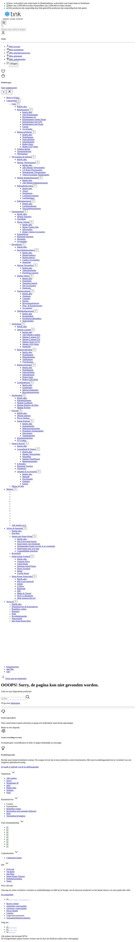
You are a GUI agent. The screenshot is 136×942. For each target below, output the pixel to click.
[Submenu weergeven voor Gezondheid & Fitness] (38, 449)
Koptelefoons (22, 234)
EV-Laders (21, 440)
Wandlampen (27, 137)
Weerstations (22, 154)
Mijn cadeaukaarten (17, 59)
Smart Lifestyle (18, 443)
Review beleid (12, 904)
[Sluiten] (9, 91)
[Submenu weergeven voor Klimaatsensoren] (33, 201)
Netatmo (10, 790)
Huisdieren (21, 468)
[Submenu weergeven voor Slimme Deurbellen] (35, 265)
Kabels (25, 484)
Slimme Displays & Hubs (27, 405)
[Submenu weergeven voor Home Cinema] (31, 222)
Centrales (26, 298)
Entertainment (17, 211)
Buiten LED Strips (30, 147)
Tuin (14, 104)
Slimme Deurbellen (25, 265)
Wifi (19, 591)
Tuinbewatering (23, 149)
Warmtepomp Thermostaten (34, 172)
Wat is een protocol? (25, 581)
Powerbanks (27, 479)
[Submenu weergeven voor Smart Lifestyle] (26, 443)
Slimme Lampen (24, 330)
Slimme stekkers (24, 416)
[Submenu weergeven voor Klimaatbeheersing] (35, 185)
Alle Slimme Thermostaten (33, 167)
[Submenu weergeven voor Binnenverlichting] (34, 349)
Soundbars (21, 219)
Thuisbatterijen (28, 436)
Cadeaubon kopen (14, 858)
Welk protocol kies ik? (26, 598)
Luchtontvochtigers (30, 196)
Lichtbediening (23, 382)
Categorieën (11, 101)
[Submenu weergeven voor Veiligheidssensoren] (36, 311)
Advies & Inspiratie (14, 528)
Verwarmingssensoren (31, 208)
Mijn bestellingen (16, 50)
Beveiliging (16, 244)
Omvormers (27, 433)
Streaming (21, 239)
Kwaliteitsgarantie (19, 616)
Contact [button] (9, 804)
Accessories (27, 129)
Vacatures (10, 871)
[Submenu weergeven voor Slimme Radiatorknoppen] (40, 177)
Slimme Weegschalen (31, 454)
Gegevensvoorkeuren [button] (15, 915)
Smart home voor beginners (28, 544)
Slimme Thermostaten (26, 162)
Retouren (15, 611)
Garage (25, 127)
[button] (68, 49)
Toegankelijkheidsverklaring (18, 918)
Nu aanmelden (7, 894)
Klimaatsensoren (24, 201)
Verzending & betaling (15, 816)
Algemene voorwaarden (16, 906)
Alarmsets (26, 296)
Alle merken (11, 778)
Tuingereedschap (24, 151)
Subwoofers (27, 229)
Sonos (9, 781)
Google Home (23, 573)
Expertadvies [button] (11, 806)
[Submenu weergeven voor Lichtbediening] (32, 382)
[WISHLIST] (68, 71)
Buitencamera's (28, 257)
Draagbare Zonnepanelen (33, 431)
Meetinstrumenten (29, 461)
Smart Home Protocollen (22, 576)
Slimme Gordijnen (24, 403)
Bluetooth (21, 588)
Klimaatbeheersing (25, 186)
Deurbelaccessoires (30, 273)
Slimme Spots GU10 (31, 342)
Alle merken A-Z (19, 525)
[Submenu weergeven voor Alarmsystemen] (32, 291)
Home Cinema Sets (30, 227)
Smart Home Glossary (15, 876)
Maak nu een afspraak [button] (10, 727)
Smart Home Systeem (21, 556)
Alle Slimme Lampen (31, 335)
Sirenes (25, 301)
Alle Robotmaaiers (30, 115)
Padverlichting (28, 139)
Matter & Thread (24, 593)
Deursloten (26, 281)
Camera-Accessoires (30, 260)
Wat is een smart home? (27, 541)
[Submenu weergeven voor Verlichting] (23, 323)
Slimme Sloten (23, 276)
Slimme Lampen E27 (31, 337)
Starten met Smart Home (22, 536)
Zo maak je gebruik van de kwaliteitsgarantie (20, 767)
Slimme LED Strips (30, 344)
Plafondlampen (28, 357)
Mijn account (14, 46)
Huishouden (17, 395)
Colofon (9, 913)
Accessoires (22, 241)
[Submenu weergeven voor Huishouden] (24, 395)
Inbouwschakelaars (30, 390)
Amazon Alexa (23, 561)
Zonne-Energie (23, 421)
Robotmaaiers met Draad (32, 124)
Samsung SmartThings (26, 566)
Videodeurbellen (29, 270)
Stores (9, 881)
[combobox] (13, 29)
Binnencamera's (29, 255)
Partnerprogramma (14, 879)
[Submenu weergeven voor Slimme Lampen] (33, 329)
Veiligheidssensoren (25, 311)
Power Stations (23, 418)
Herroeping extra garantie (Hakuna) (21, 811)
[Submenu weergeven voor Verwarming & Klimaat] (33, 156)
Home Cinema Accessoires (33, 232)
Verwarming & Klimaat (21, 157)
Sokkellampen (28, 142)
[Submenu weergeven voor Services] (15, 601)
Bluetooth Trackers (25, 466)
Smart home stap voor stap (28, 548)
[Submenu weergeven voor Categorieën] (18, 100)
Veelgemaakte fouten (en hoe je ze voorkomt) (36, 546)
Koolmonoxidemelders (31, 318)
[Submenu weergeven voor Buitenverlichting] (33, 132)
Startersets (26, 262)
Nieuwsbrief (17, 618)
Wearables (26, 456)
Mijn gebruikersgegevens (19, 53)
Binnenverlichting (24, 350)
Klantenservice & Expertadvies (25, 607)
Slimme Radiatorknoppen (27, 178)
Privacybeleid (12, 911)
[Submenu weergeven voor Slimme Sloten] (31, 275)
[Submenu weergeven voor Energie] (20, 410)
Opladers (26, 481)
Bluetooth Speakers (25, 237)
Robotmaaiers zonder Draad (34, 119)
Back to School (12, 97)
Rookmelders (27, 316)
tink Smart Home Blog (21, 621)
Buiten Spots (27, 144)
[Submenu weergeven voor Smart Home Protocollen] (34, 576)
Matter (19, 571)
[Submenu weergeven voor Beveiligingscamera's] (37, 250)
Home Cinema (23, 222)
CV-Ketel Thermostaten (32, 170)
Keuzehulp (16, 553)
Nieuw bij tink (18, 486)
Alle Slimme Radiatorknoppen (35, 183)
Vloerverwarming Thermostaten (35, 175)
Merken (9, 489)
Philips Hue (11, 788)
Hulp (14, 614)
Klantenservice (12, 667)
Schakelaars (27, 387)
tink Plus (10, 669)
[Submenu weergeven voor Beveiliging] (23, 244)
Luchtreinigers (28, 198)
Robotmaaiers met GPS (32, 122)
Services (9, 601)
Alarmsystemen (23, 291)
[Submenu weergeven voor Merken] (15, 489)
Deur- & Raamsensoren (32, 306)
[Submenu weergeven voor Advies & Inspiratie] (25, 528)
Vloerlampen (27, 362)
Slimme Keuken (24, 407)
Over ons (10, 869)
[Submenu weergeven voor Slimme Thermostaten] (37, 162)
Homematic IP (12, 783)
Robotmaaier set (29, 117)
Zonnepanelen (28, 426)
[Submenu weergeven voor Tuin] (18, 103)
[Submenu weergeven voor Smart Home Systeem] (32, 556)
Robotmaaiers (23, 110)
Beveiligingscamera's (26, 250)
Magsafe (25, 477)
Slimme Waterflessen (31, 459)
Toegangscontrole (29, 283)
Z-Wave (20, 586)
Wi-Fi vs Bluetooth (25, 596)
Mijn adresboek (15, 56)
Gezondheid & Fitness (26, 449)
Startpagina (15, 703)
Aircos (25, 191)
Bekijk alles (22, 106)
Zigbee (20, 584)
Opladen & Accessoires (27, 471)
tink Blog (16, 533)
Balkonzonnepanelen (31, 428)
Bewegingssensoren (30, 303)
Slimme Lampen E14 (31, 339)
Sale (8, 671)
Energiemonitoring (25, 438)
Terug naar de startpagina (15, 678)
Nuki (8, 792)
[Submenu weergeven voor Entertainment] (25, 211)
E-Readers (21, 464)
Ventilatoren (27, 193)
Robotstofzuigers (24, 400)
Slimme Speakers (24, 216)
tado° (8, 785)
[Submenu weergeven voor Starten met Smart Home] (34, 536)
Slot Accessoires (29, 286)
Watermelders (28, 321)
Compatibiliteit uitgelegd (27, 551)
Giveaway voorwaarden (16, 908)
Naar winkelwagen (9, 88)
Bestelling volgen (19, 609)
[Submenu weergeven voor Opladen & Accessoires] (39, 471)
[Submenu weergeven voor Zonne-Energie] (32, 421)
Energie (15, 411)
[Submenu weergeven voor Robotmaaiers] (31, 109)
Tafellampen (27, 359)
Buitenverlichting (24, 132)
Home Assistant (23, 568)
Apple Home (22, 564)
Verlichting (16, 324)
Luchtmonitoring (29, 206)
